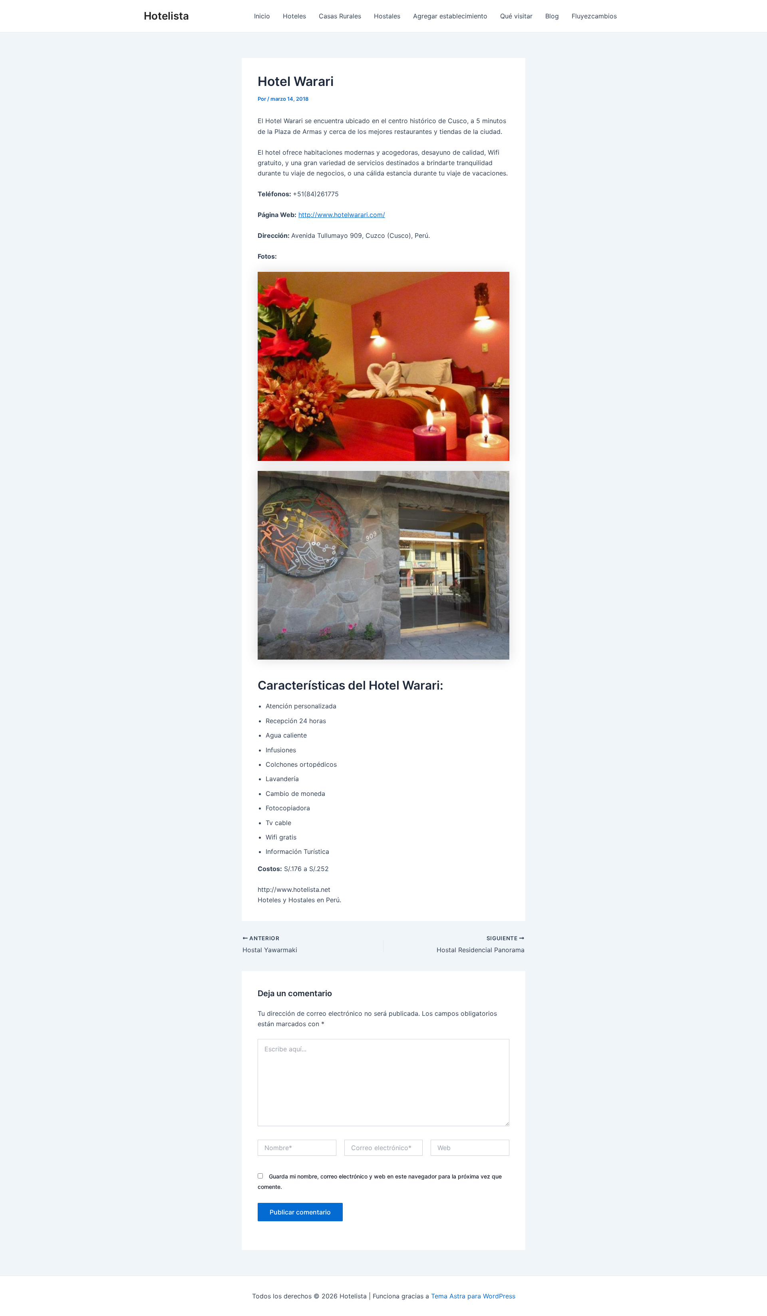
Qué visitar (516, 16)
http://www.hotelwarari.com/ (341, 215)
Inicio (262, 16)
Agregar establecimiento (450, 16)
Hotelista (166, 16)
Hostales (387, 16)
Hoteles (294, 16)
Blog (552, 16)
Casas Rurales (340, 16)
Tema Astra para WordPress (473, 1296)
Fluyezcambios (594, 16)
